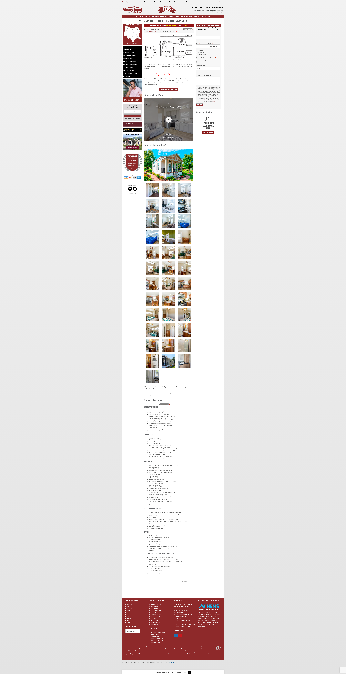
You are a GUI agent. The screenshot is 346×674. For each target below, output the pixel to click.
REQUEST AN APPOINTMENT (168, 90)
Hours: (178, 614)
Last (209, 40)
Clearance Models (128, 59)
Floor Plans (129, 604)
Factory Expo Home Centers (129, 2)
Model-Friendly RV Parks (130, 73)
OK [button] (189, 672)
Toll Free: (178, 610)
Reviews (129, 618)
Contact (129, 622)
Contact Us (182, 612)
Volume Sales (127, 76)
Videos (128, 614)
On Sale (128, 606)
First (197, 40)
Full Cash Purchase (203, 52)
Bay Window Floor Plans (130, 56)
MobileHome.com (155, 642)
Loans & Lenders (131, 616)
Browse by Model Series (129, 62)
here (213, 101)
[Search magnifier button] (140, 20)
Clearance (129, 608)
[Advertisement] (184, 587)
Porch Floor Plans (128, 53)
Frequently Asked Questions (158, 632)
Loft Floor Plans (128, 50)
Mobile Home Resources (157, 638)
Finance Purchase (202, 54)
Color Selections (128, 67)
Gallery (128, 612)
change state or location (217, 2)
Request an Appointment (130, 65)
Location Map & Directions (183, 620)
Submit (199, 105)
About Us (129, 610)
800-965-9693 (218, 7)
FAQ (128, 620)
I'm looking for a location (204, 62)
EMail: (177, 612)
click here (202, 72)
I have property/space (204, 60)
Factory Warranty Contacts (157, 640)
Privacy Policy (203, 100)
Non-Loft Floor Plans (129, 47)
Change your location (184, 626)
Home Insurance (155, 634)
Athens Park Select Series (151, 31)
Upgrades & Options (129, 70)
